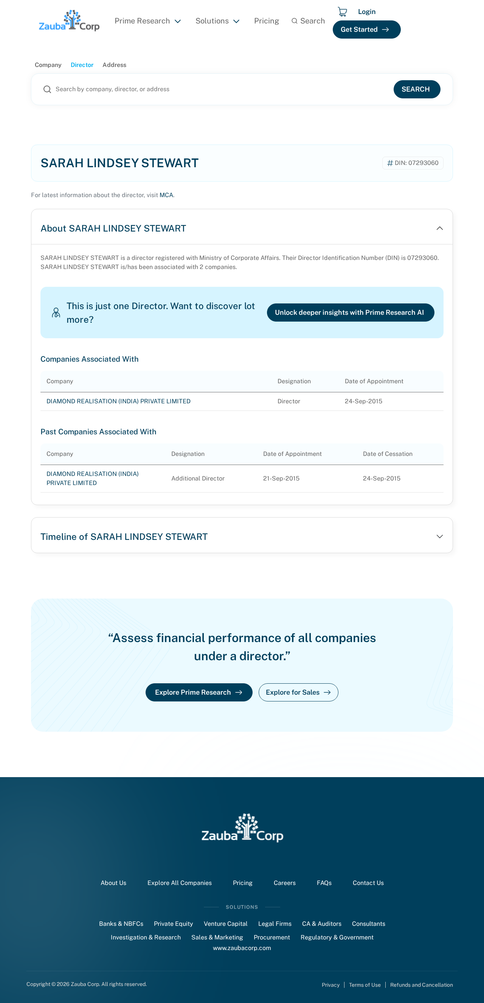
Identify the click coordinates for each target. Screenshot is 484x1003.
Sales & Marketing (217, 937)
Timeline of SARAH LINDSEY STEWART (124, 536)
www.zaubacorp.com (242, 948)
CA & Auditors (321, 923)
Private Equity (173, 923)
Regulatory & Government (337, 937)
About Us (113, 882)
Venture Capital (226, 923)
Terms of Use (365, 985)
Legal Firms (275, 923)
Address (114, 64)
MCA (166, 195)
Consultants (368, 923)
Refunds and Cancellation (421, 985)
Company (48, 64)
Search (416, 89)
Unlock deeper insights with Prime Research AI (349, 312)
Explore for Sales (293, 692)
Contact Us (368, 882)
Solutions (212, 20)
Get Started (359, 29)
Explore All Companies (179, 882)
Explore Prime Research (193, 692)
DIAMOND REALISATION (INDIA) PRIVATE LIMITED (119, 401)
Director (82, 64)
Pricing (266, 20)
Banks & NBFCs (121, 923)
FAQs (324, 882)
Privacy (331, 985)
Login (367, 12)
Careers (285, 882)
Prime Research (142, 20)
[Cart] (342, 11)
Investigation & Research (146, 937)
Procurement (272, 937)
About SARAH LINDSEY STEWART (113, 228)
